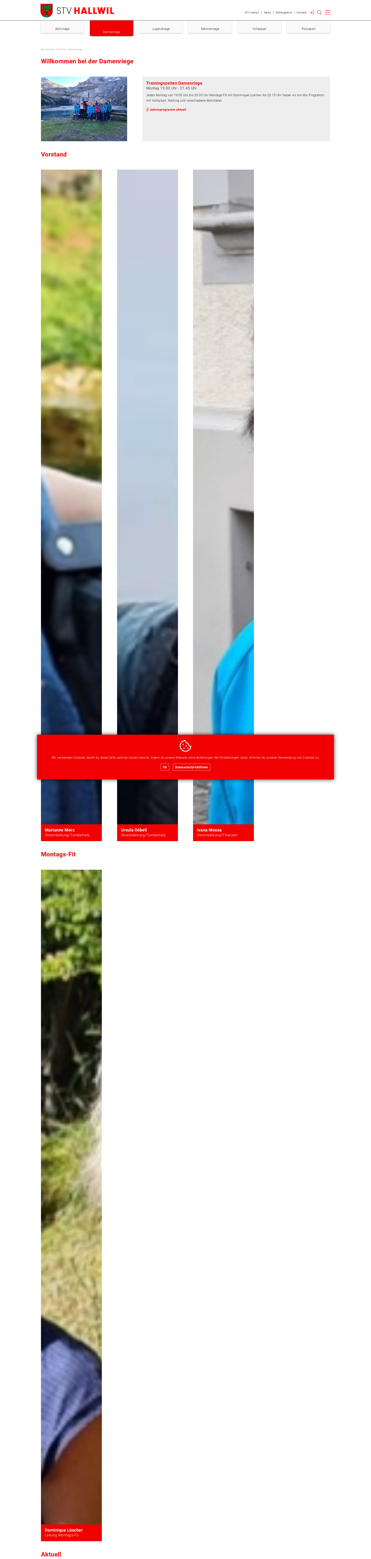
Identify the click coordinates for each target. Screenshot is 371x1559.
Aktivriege (62, 29)
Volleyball (259, 29)
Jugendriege (161, 29)
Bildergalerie (284, 12)
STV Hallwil (252, 12)
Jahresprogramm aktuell (168, 109)
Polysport (309, 29)
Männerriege (210, 29)
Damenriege (111, 32)
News (267, 12)
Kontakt (302, 12)
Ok (165, 767)
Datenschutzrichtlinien (191, 767)
